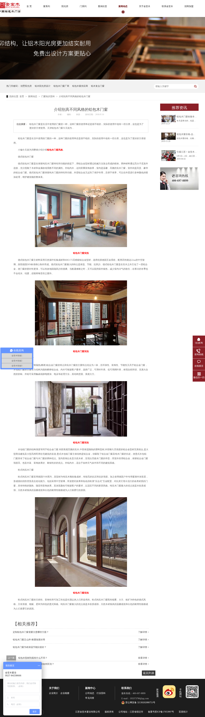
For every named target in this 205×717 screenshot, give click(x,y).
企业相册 (64, 693)
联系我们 (126, 688)
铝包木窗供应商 (80, 86)
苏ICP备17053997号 (164, 712)
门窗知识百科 (48, 96)
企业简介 (53, 693)
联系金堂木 (167, 6)
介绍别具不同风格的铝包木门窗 (74, 96)
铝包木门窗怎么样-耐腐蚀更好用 (29, 639)
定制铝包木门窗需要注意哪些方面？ (31, 632)
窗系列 (46, 6)
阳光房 (65, 6)
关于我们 (54, 688)
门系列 (83, 6)
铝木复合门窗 (97, 86)
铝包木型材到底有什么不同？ (32, 658)
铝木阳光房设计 (42, 86)
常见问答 (89, 698)
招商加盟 (188, 6)
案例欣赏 (102, 6)
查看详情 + (143, 658)
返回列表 (148, 673)
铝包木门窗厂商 (61, 86)
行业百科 (101, 693)
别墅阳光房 (26, 86)
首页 (22, 96)
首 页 (29, 6)
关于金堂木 (144, 6)
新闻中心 (90, 688)
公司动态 (89, 693)
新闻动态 (123, 6)
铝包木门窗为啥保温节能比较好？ (29, 647)
